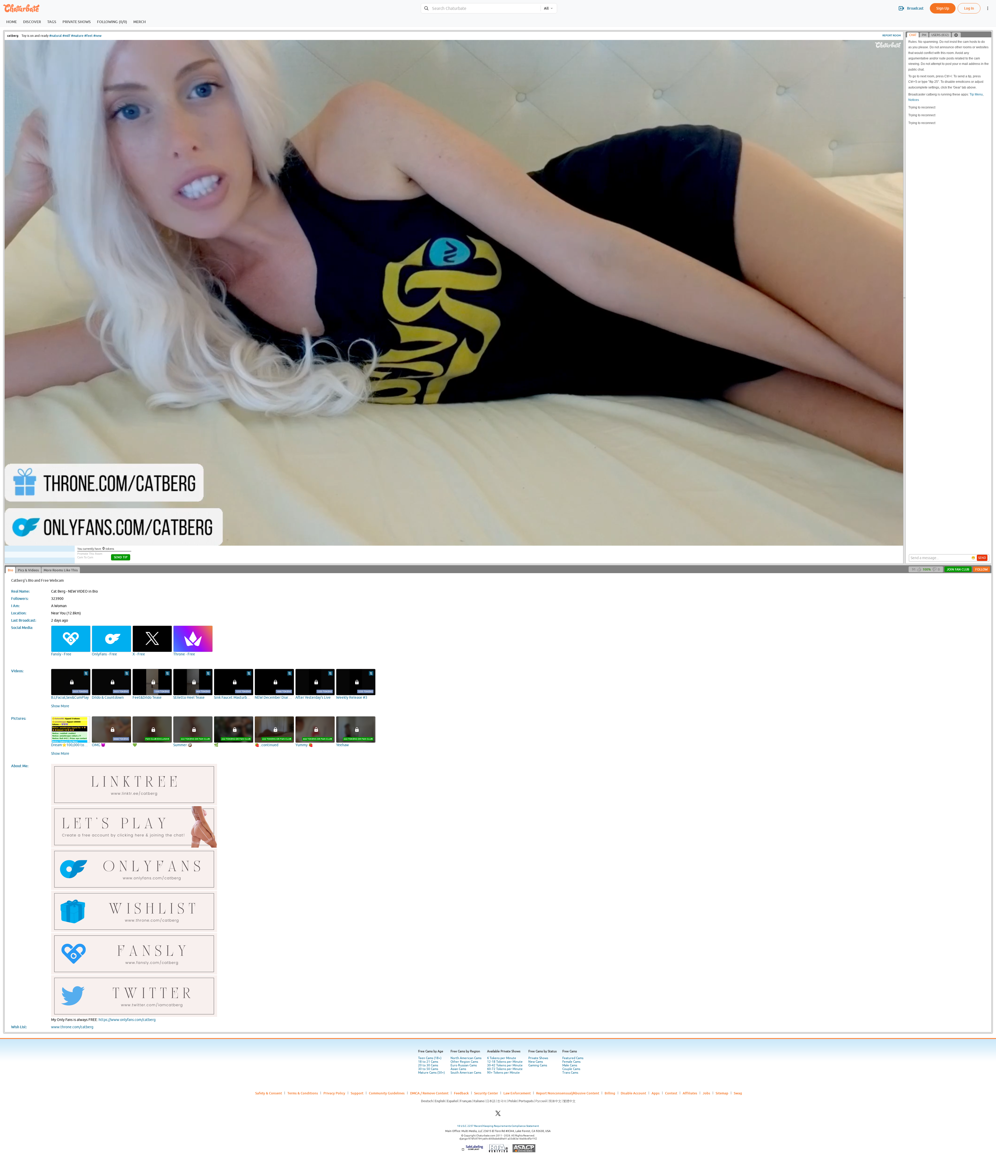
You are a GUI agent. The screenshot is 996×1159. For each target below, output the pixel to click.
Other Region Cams (464, 1062)
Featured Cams (572, 1058)
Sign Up (942, 8)
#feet (88, 36)
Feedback (461, 1093)
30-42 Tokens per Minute (505, 1065)
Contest (671, 1093)
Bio (10, 570)
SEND (982, 558)
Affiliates (690, 1093)
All (546, 8)
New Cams (535, 1062)
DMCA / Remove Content (429, 1093)
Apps (656, 1093)
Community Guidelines (387, 1093)
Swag (738, 1093)
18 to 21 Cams (428, 1062)
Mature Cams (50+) (431, 1072)
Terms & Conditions (302, 1093)
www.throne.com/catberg (72, 1027)
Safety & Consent (268, 1093)
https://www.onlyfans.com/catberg (127, 1020)
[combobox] (481, 8)
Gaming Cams (537, 1065)
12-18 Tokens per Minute (505, 1062)
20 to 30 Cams (428, 1065)
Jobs (706, 1093)
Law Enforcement (517, 1093)
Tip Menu (976, 94)
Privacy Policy (334, 1093)
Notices (913, 100)
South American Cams (466, 1072)
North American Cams (466, 1058)
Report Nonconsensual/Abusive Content (567, 1093)
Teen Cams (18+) (429, 1058)
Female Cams (571, 1062)
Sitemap (722, 1093)
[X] (498, 1115)
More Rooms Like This (61, 570)
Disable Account (633, 1093)
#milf (66, 36)
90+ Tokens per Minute (503, 1072)
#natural (55, 36)
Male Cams (569, 1065)
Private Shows (538, 1058)
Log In (969, 8)
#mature (77, 36)
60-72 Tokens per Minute (505, 1069)
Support (357, 1093)
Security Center (486, 1093)
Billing (610, 1093)
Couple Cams (571, 1069)
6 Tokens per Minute (501, 1058)
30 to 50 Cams (428, 1069)
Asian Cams (458, 1069)
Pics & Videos (28, 570)
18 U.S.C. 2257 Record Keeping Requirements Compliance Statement (498, 1125)
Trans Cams (570, 1072)
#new (97, 36)
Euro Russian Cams (464, 1065)
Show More (60, 706)
